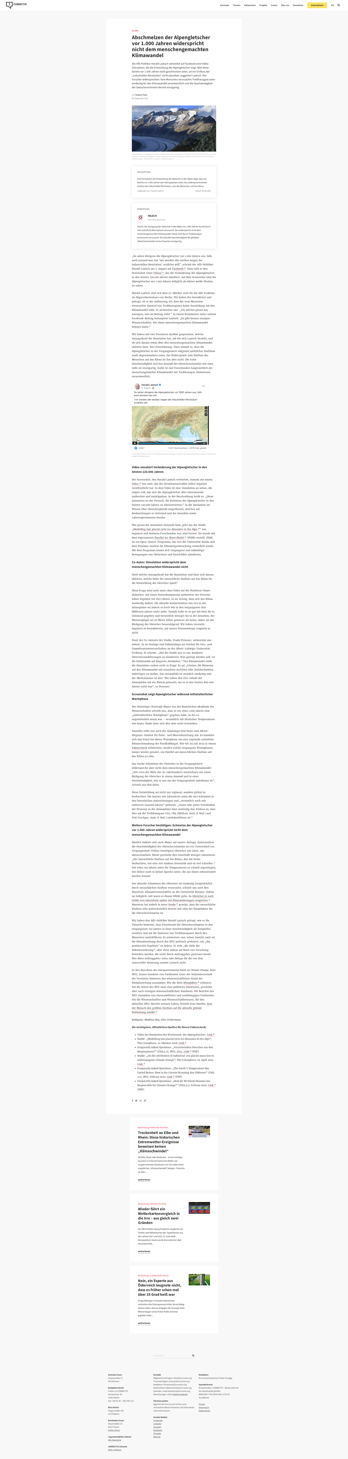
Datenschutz (204, 1410)
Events (274, 5)
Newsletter (298, 5)
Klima (135, 30)
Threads (157, 1433)
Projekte (263, 5)
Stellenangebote (180, 1394)
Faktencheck (250, 5)
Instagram (158, 1420)
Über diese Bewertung (156, 219)
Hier (155, 1404)
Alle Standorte (114, 1440)
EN (332, 5)
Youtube (157, 1427)
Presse (202, 1404)
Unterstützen (317, 5)
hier (230, 1378)
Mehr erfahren (114, 1449)
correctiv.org (16, 5)
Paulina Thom (141, 95)
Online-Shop (114, 1430)
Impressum (204, 1407)
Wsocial (156, 1436)
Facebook (157, 1430)
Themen (236, 5)
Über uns (285, 5)
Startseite (224, 5)
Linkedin (157, 1423)
